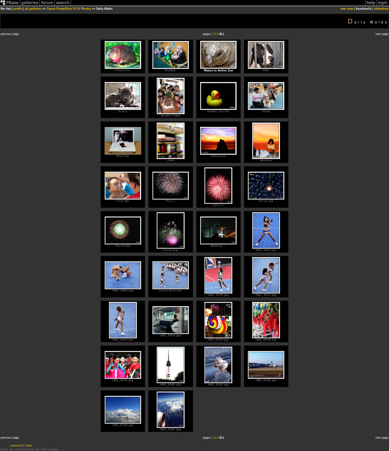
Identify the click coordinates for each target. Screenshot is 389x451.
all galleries (33, 8)
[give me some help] (371, 5)
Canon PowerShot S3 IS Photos (69, 8)
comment (16, 445)
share (28, 445)
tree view (347, 8)
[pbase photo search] (63, 5)
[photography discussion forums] (47, 5)
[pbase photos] (10, 5)
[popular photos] (218, 5)
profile (17, 8)
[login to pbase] (383, 5)
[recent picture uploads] (30, 5)
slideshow (381, 8)
